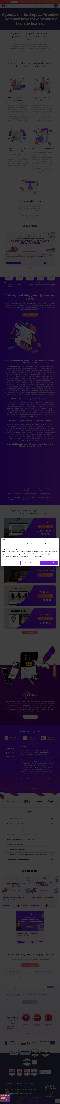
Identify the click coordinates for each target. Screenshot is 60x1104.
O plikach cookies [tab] (49, 543)
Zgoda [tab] (10, 543)
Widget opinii (3, 1100)
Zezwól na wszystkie (49, 562)
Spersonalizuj (28, 562)
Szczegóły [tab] (30, 543)
